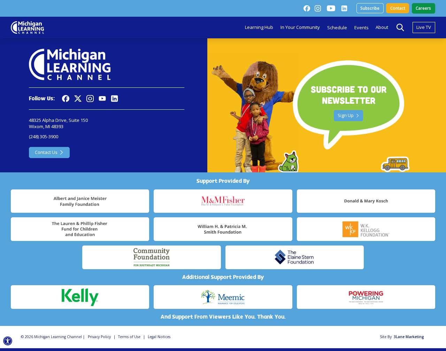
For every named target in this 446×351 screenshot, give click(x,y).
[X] (78, 98)
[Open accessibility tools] (7, 341)
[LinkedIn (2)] (344, 8)
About (382, 27)
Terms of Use (129, 336)
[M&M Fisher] (223, 201)
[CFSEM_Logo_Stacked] (151, 257)
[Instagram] (318, 8)
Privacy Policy (99, 336)
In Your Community (300, 27)
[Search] (400, 27)
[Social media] (102, 98)
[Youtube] (331, 8)
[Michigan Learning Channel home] (27, 27)
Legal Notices (159, 336)
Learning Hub (259, 27)
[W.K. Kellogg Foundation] (366, 229)
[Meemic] (223, 297)
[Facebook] (306, 8)
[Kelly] (80, 297)
